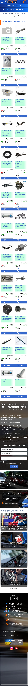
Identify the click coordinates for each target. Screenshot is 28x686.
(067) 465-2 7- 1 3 (17, 611)
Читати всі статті (14, 588)
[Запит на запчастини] (10, 1)
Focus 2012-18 (16, 13)
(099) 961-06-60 (15, 606)
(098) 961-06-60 (16, 10)
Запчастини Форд (7, 13)
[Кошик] (21, 1)
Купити (8, 54)
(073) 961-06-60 (15, 609)
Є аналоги (7, 51)
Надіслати (14, 466)
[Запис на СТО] (15, 1)
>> (20, 399)
